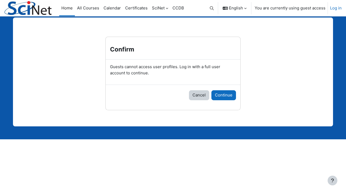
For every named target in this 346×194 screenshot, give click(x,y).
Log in (336, 8)
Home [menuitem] (67, 8)
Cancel (199, 95)
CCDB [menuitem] (178, 8)
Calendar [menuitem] (112, 8)
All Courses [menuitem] (88, 8)
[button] (212, 8)
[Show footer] (332, 180)
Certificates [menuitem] (136, 8)
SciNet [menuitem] (158, 8)
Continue (223, 95)
